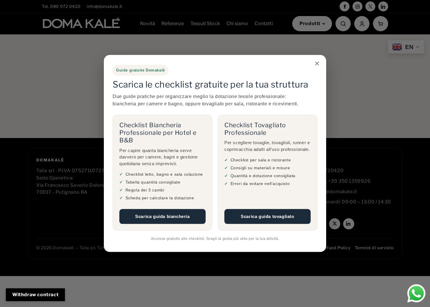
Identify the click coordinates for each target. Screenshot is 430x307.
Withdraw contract (35, 294)
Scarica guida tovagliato (267, 216)
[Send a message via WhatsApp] (416, 293)
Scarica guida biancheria (162, 216)
